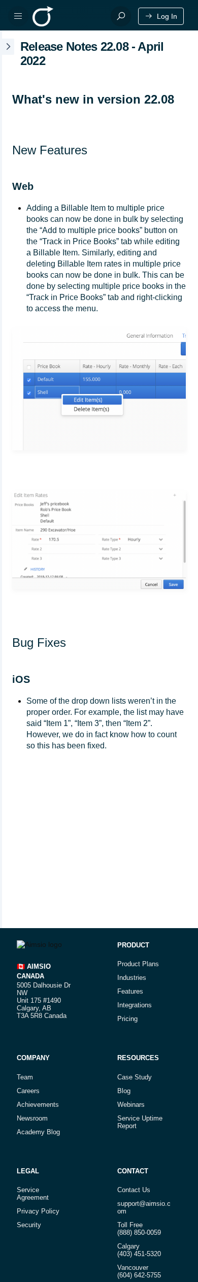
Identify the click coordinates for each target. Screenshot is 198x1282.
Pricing (127, 1019)
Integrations (134, 1005)
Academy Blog (38, 1132)
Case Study (134, 1077)
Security (29, 1225)
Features (130, 991)
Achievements (38, 1104)
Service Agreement (33, 1193)
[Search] (121, 16)
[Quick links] (67, 16)
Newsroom (32, 1118)
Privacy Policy (38, 1211)
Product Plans (138, 964)
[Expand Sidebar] (7, 479)
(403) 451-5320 (139, 1254)
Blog (123, 1091)
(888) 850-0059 (139, 1232)
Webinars (131, 1104)
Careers (28, 1091)
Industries (131, 977)
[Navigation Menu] (18, 16)
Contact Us (133, 1190)
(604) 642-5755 (139, 1275)
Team (25, 1077)
